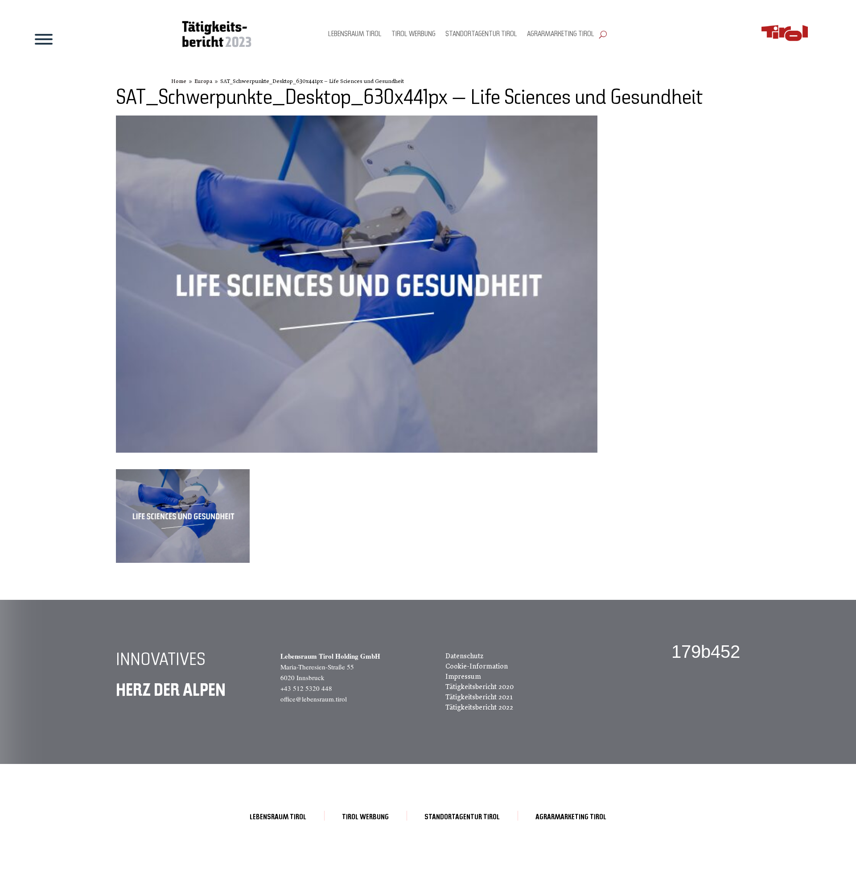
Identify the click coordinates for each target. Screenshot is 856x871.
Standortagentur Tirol (481, 34)
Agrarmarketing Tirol (560, 34)
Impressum (463, 677)
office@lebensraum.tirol (313, 698)
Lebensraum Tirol (355, 34)
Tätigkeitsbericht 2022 (479, 707)
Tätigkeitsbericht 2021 (479, 697)
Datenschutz (464, 656)
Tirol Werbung (413, 34)
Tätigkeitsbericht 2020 (479, 687)
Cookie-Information (476, 666)
